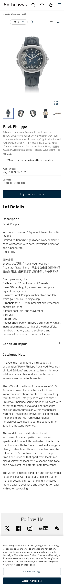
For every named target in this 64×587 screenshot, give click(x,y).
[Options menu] (58, 22)
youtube (43, 528)
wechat (57, 528)
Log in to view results (32, 194)
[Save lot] (51, 22)
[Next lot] (32, 22)
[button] (32, 63)
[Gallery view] (56, 103)
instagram (29, 528)
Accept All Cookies (32, 580)
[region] (32, 561)
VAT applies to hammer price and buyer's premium (30, 160)
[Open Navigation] (59, 4)
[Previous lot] (5, 22)
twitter (7, 528)
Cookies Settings (32, 571)
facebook (18, 528)
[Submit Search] (33, 5)
